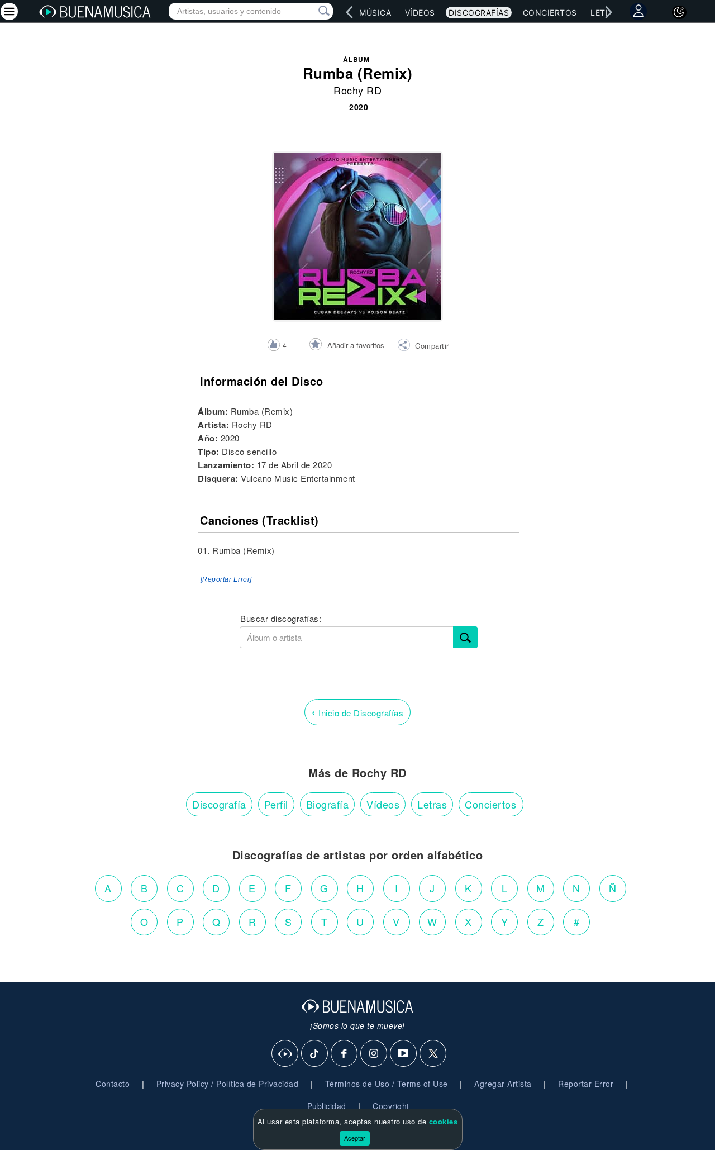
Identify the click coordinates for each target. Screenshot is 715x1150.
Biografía (327, 804)
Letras (432, 804)
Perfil (276, 804)
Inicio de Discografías (357, 712)
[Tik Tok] (315, 1053)
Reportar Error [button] (585, 1083)
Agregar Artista (503, 1083)
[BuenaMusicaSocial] (285, 1053)
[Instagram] (374, 1053)
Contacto (113, 1083)
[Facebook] (344, 1053)
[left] (349, 12)
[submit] (465, 637)
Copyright (391, 1105)
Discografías (479, 12)
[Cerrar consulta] (311, 11)
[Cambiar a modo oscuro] (679, 12)
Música (375, 12)
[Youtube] (403, 1053)
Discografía (219, 804)
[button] (423, 346)
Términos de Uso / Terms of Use (386, 1083)
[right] (609, 12)
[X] (433, 1053)
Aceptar (354, 1137)
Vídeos (420, 12)
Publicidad (326, 1105)
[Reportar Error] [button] (226, 579)
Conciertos (550, 12)
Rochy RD (357, 90)
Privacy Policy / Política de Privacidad (227, 1083)
